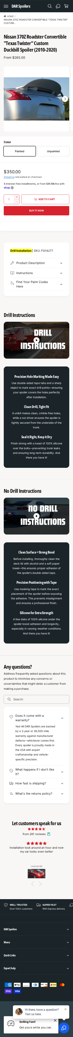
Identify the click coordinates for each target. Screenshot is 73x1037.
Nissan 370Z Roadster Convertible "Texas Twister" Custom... (36, 21)
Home (10, 16)
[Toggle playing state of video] (36, 340)
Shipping (9, 177)
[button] (6, 6)
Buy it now (36, 210)
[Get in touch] (58, 6)
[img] (36, 829)
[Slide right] (65, 99)
